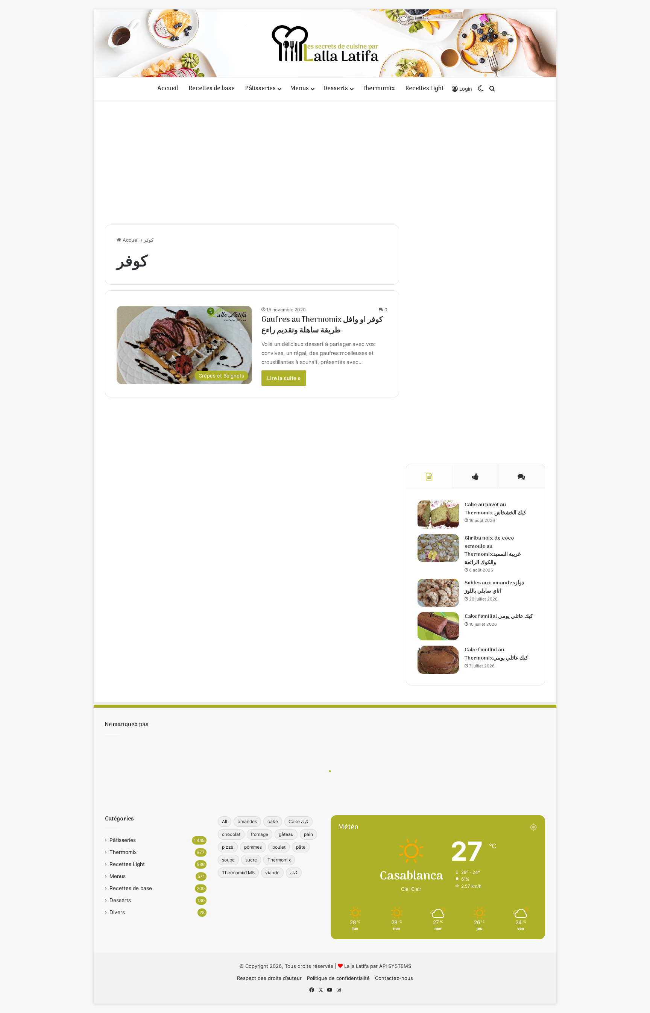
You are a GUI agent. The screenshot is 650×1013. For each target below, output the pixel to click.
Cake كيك (298, 821)
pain (308, 834)
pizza (228, 847)
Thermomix (379, 89)
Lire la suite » (284, 378)
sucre (251, 860)
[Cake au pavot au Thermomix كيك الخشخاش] (438, 514)
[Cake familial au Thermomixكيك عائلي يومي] (438, 660)
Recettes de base (212, 89)
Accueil (168, 89)
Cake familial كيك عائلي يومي (499, 616)
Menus (299, 89)
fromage (259, 834)
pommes (253, 847)
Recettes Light (424, 89)
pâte (300, 847)
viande (272, 872)
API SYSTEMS (395, 966)
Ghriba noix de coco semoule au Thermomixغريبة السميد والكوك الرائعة (493, 550)
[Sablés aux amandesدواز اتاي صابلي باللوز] (438, 593)
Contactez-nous (394, 978)
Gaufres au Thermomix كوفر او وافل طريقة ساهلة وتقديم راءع (322, 325)
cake (272, 821)
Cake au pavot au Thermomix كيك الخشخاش (495, 508)
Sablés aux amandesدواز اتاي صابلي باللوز (494, 587)
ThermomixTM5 (238, 872)
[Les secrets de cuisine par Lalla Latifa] (325, 43)
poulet (279, 847)
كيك (294, 872)
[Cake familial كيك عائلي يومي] (438, 626)
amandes (247, 821)
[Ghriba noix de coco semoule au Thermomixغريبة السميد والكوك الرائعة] (438, 548)
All (224, 821)
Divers (117, 912)
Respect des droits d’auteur (269, 978)
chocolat (231, 834)
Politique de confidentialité (338, 978)
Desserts (335, 89)
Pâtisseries (260, 89)
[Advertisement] (325, 160)
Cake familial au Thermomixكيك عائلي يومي (496, 654)
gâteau (286, 834)
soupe (228, 860)
